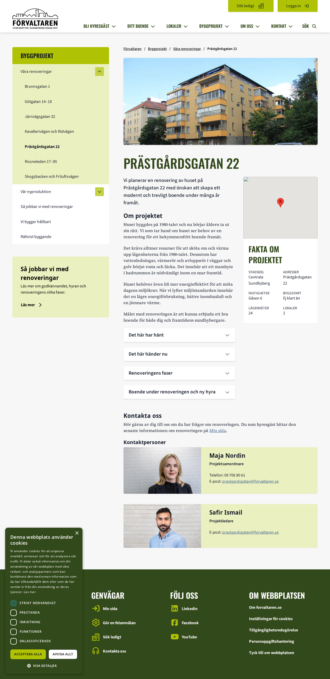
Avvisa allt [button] (63, 654)
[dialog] (43, 601)
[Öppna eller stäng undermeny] (113, 26)
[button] (43, 666)
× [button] (77, 533)
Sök (306, 26)
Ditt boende (137, 26)
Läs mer (30, 592)
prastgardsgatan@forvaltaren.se (250, 481)
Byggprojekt (210, 26)
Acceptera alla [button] (28, 654)
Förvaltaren (132, 48)
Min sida (217, 430)
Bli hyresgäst (96, 26)
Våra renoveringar (187, 48)
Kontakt (278, 26)
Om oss (247, 26)
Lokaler (174, 26)
